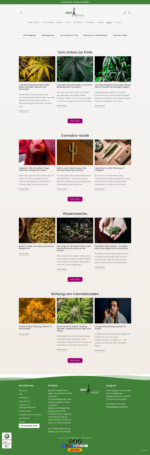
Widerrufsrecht (24, 401)
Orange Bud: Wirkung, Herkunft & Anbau (110, 327)
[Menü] (10, 434)
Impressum (23, 391)
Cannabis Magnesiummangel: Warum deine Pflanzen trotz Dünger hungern (113, 86)
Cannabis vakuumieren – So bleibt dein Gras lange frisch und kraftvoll (111, 247)
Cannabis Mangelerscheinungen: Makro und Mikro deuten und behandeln (34, 87)
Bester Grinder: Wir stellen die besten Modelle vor (36, 247)
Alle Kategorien (24, 418)
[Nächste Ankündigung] (130, 2)
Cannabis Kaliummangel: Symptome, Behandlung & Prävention (75, 86)
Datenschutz (24, 398)
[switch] (7, 446)
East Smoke (67, 438)
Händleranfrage (25, 411)
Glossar (21, 422)
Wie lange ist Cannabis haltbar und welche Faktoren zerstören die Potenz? (74, 248)
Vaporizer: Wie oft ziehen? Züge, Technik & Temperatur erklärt (34, 169)
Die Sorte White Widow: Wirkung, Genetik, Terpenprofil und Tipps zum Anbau (74, 328)
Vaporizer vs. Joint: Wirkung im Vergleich (109, 169)
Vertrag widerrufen (29, 426)
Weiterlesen (24, 111)
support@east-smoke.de (117, 407)
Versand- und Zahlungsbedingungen (27, 406)
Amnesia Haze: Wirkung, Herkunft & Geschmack (35, 327)
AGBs (21, 394)
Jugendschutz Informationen (30, 415)
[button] (21, 13)
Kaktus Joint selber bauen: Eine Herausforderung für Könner (72, 169)
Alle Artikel (75, 121)
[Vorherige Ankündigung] (19, 2)
